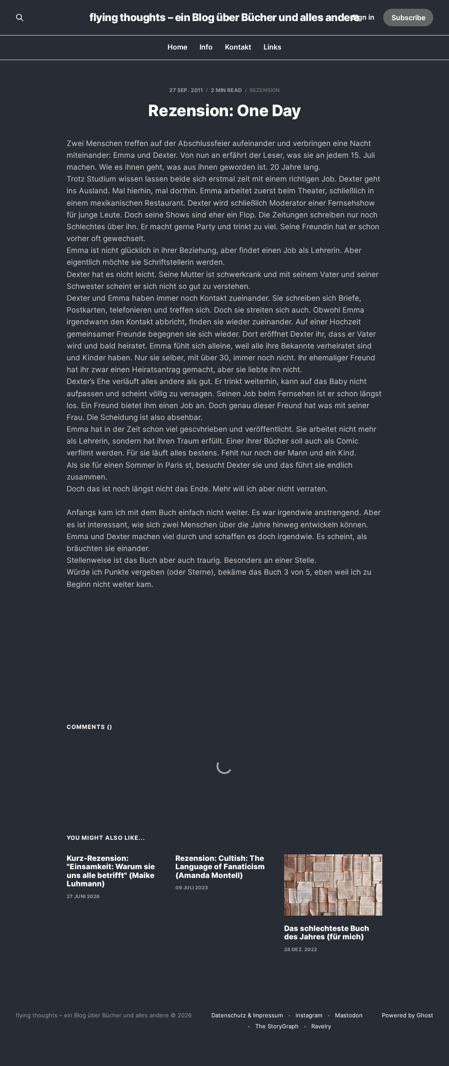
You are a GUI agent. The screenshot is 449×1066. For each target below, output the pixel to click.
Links (273, 47)
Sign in (363, 17)
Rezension (264, 90)
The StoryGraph (277, 1026)
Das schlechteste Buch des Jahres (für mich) (326, 933)
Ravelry (321, 1026)
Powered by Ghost (407, 1015)
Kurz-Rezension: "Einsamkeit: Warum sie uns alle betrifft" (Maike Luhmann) (111, 871)
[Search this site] (19, 17)
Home (177, 47)
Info (206, 47)
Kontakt (238, 47)
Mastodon (349, 1015)
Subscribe (408, 17)
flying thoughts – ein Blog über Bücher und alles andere (224, 17)
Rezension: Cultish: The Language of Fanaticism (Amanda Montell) (220, 867)
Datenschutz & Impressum (247, 1015)
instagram (309, 1015)
